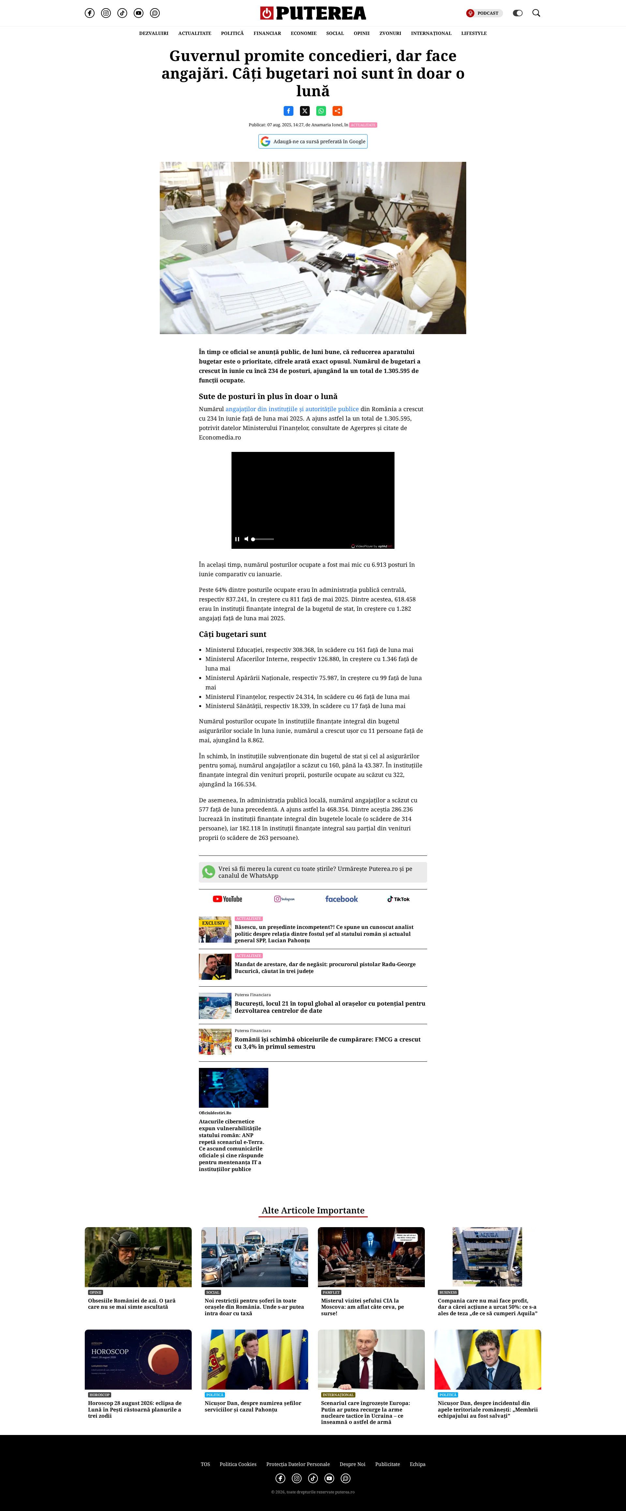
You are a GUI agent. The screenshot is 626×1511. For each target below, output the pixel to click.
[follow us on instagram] (284, 899)
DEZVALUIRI (154, 33)
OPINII (362, 33)
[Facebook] (90, 13)
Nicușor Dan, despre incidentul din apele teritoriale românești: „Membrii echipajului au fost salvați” (488, 1409)
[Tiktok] (122, 13)
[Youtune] (138, 13)
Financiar (267, 33)
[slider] (262, 541)
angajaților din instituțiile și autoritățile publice (292, 409)
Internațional (338, 1394)
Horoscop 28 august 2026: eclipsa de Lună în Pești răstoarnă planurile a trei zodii (135, 1409)
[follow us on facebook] (341, 899)
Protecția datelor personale (298, 1464)
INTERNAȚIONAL (431, 33)
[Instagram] (106, 13)
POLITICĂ (232, 33)
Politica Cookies (238, 1464)
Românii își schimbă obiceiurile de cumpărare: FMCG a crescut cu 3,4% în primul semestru (328, 1043)
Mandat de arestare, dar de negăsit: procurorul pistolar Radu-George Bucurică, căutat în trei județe (325, 968)
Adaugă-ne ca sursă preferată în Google (319, 141)
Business (448, 1292)
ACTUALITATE (194, 33)
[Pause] (237, 539)
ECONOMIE (304, 33)
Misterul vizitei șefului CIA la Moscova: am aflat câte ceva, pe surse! (362, 1307)
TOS (205, 1464)
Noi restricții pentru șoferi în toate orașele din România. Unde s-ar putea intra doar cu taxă (254, 1307)
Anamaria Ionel (326, 125)
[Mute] (246, 539)
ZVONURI (390, 33)
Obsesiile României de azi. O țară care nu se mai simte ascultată (132, 1304)
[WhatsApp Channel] (155, 13)
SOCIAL (335, 33)
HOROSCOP (100, 1394)
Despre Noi (352, 1464)
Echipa (417, 1464)
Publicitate (387, 1464)
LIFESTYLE (474, 33)
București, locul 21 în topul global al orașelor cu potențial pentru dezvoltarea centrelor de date (330, 1007)
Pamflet (331, 1292)
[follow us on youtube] (227, 899)
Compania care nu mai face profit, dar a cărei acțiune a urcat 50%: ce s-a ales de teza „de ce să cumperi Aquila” (488, 1307)
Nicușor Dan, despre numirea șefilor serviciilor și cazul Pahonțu (253, 1406)
